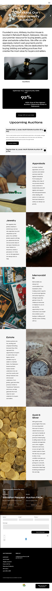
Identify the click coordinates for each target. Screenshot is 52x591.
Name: (4, 517)
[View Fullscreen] (4, 540)
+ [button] (4, 536)
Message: (5, 523)
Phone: (36, 517)
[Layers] (47, 536)
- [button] (4, 537)
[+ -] (26, 540)
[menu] (49, 2)
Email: (20, 517)
